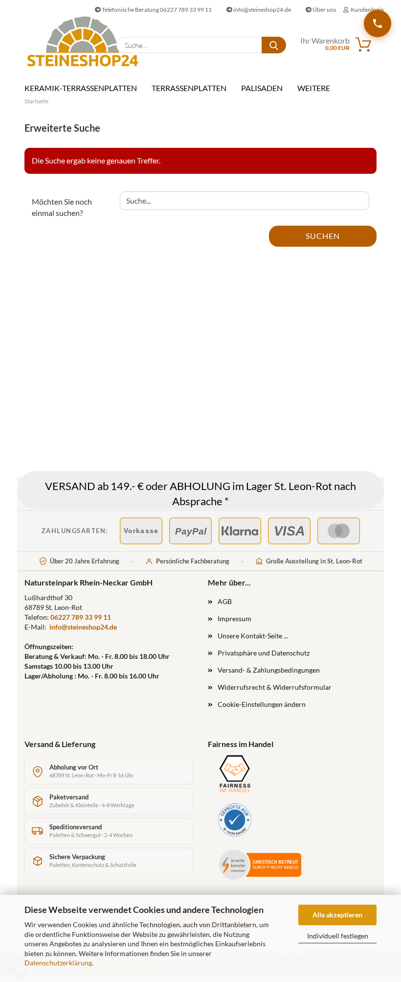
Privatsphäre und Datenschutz (264, 653)
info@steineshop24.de (261, 9)
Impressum (234, 618)
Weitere (313, 88)
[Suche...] (274, 45)
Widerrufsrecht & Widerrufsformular (275, 687)
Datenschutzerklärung (58, 963)
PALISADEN (262, 88)
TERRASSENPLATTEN (189, 88)
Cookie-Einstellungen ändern (262, 704)
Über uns (324, 9)
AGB (225, 601)
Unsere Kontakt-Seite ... (253, 635)
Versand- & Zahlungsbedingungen (269, 670)
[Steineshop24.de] (63, 41)
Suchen (323, 235)
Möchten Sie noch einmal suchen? (62, 207)
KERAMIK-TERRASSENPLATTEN (80, 88)
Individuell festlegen (337, 936)
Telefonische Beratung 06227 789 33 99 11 (156, 9)
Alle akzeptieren (337, 915)
